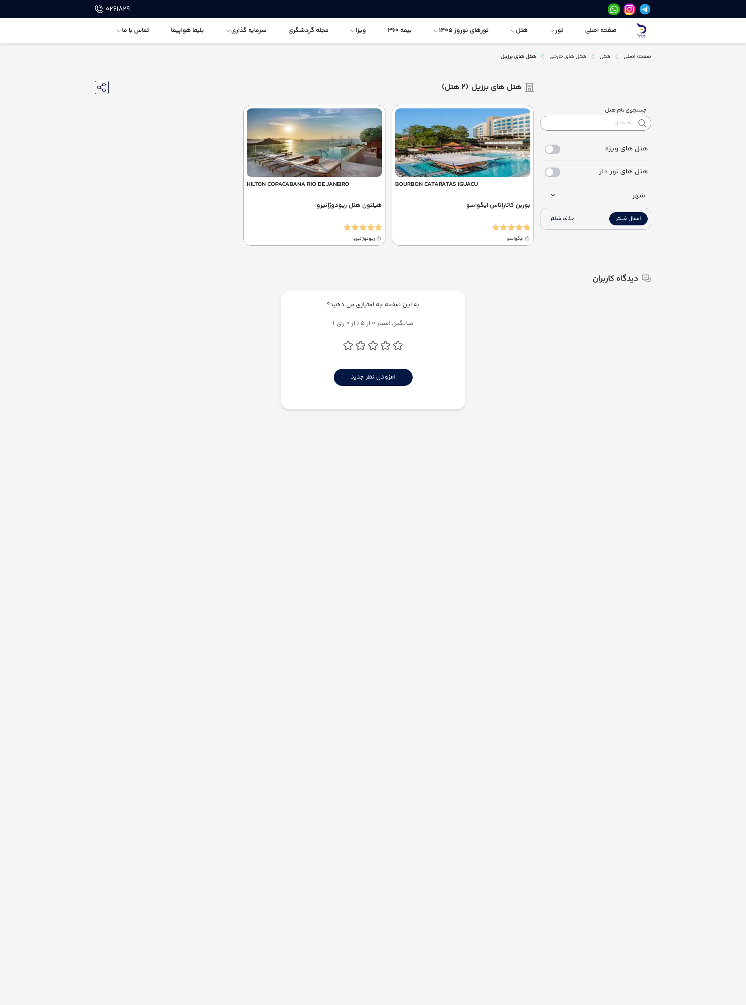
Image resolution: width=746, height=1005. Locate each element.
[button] (628, 218)
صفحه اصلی (637, 56)
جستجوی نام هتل (626, 110)
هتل (605, 57)
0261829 (118, 9)
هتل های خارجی (567, 57)
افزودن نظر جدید (373, 377)
